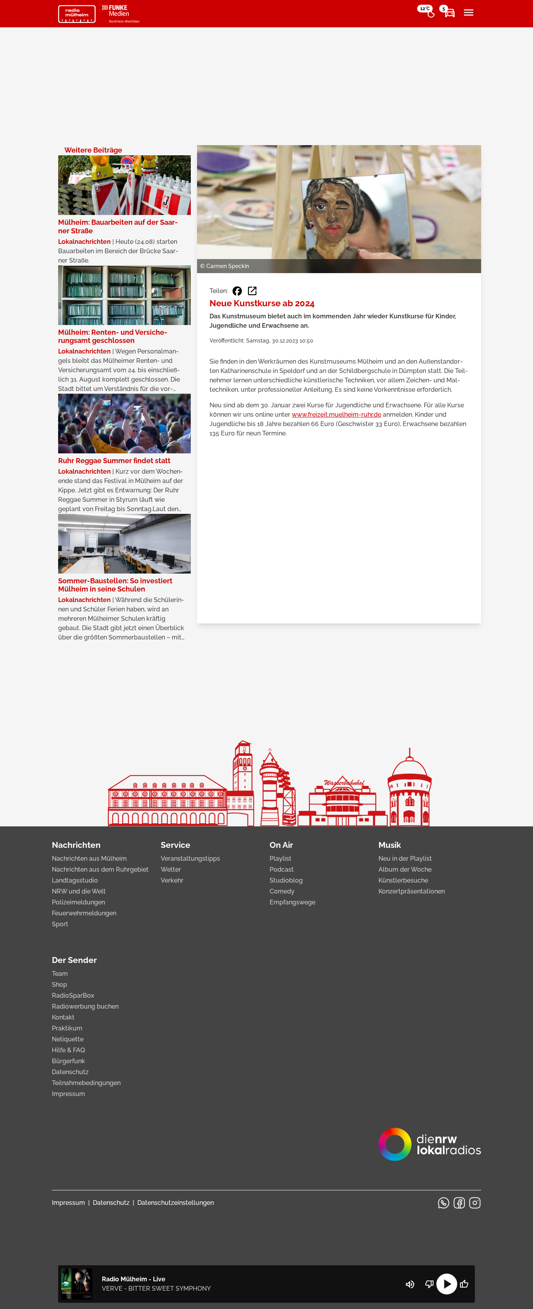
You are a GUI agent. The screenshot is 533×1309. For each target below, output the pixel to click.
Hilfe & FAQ (68, 1050)
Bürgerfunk (68, 1061)
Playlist (280, 858)
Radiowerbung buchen (85, 1006)
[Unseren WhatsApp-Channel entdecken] (443, 1203)
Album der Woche (405, 869)
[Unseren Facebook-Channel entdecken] (459, 1203)
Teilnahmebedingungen (86, 1083)
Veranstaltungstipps (190, 858)
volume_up (410, 1284)
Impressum (68, 1094)
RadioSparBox (73, 995)
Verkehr (172, 880)
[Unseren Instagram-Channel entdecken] (475, 1203)
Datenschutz (70, 1072)
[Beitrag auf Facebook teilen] (237, 291)
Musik (389, 845)
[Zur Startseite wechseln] (77, 14)
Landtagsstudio (75, 880)
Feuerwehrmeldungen (84, 913)
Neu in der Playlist (405, 858)
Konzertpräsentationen (411, 891)
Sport (60, 924)
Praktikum (67, 1028)
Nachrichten (76, 845)
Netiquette (68, 1039)
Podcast (282, 869)
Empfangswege (292, 902)
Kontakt (63, 1017)
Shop (59, 984)
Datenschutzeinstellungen (175, 1202)
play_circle (446, 1284)
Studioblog (286, 880)
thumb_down (429, 1284)
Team (60, 973)
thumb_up (464, 1284)
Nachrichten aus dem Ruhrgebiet (100, 869)
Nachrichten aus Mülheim (89, 858)
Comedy (282, 891)
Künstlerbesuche (403, 880)
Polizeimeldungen (78, 902)
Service (175, 845)
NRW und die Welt (79, 891)
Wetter (171, 869)
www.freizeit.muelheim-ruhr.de (336, 414)
